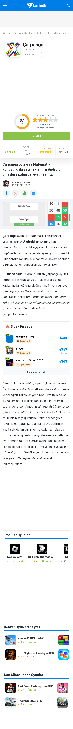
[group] (36, 215)
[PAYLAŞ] (7, 196)
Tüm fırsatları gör (36, 371)
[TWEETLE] (16, 196)
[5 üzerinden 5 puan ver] (55, 119)
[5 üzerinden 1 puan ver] (35, 119)
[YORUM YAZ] (34, 196)
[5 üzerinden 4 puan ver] (50, 119)
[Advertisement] (36, 85)
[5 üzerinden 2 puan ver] (40, 119)
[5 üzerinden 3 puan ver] (45, 119)
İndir (36, 135)
